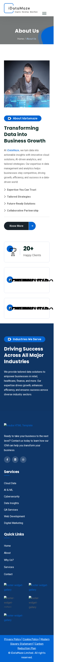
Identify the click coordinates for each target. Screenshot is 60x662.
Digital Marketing (13, 523)
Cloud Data (10, 483)
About (7, 552)
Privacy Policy (12, 639)
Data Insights (11, 503)
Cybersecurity (12, 496)
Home (20, 38)
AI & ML (8, 489)
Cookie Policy (31, 639)
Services (9, 567)
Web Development (14, 516)
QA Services (11, 509)
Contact (8, 574)
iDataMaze (13, 150)
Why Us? (9, 560)
